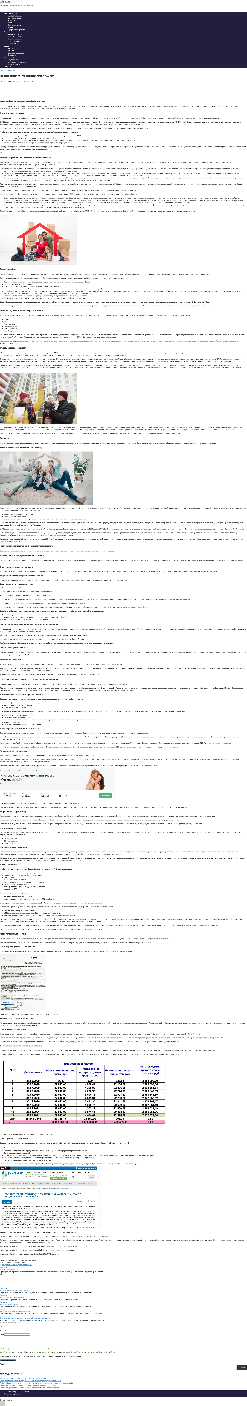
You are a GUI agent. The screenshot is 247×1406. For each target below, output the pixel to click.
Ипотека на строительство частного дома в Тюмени (14, 1290)
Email (3, 1330)
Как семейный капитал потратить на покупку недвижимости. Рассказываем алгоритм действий (25, 1318)
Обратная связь (10, 1396)
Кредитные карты (14, 25)
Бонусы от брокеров (15, 34)
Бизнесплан (12, 50)
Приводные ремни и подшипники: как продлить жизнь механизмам (28, 1385)
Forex (6, 32)
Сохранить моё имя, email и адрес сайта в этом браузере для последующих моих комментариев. (41, 1356)
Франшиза (12, 55)
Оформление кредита (16, 30)
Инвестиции (9, 57)
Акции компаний (14, 60)
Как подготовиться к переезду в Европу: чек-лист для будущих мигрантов (30, 1381)
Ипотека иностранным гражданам (9, 1304)
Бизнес (6, 46)
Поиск (2, 1364)
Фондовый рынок (14, 64)
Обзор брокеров (14, 43)
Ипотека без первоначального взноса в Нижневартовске (15, 1311)
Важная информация (12, 1394)
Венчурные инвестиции (17, 62)
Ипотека (11, 23)
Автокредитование (15, 16)
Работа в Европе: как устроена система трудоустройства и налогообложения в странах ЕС (36, 1383)
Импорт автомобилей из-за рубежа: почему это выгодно (23, 1378)
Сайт (2, 1334)
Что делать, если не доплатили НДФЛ (10, 1269)
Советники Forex (14, 39)
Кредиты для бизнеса (16, 53)
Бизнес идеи (13, 48)
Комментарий (5, 1349)
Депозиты (11, 20)
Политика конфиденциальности (16, 1392)
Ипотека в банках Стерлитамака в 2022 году (12, 1297)
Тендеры (7, 67)
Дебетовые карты (14, 18)
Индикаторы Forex (15, 37)
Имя (2, 1327)
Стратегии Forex (14, 41)
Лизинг (11, 27)
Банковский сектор (11, 13)
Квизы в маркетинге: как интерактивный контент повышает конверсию (29, 1388)
